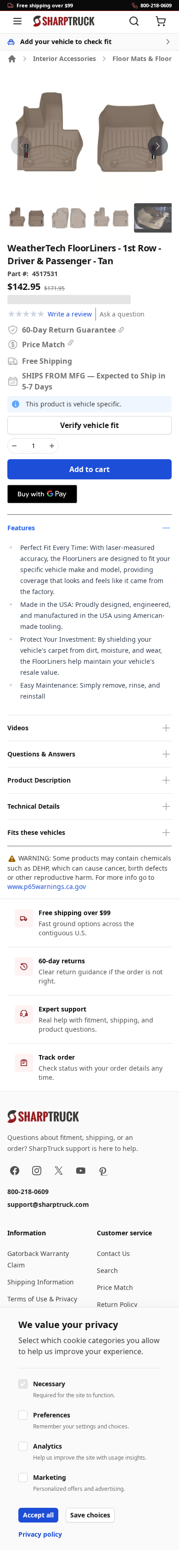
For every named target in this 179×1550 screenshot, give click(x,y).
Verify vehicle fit (89, 425)
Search (107, 1270)
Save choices (90, 1515)
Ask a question (122, 314)
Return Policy (117, 1304)
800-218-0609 (28, 1191)
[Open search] (134, 21)
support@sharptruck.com (48, 1204)
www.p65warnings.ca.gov (46, 886)
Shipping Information (40, 1282)
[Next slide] (158, 146)
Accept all (38, 1515)
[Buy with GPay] (42, 494)
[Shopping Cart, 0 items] (161, 21)
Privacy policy (40, 1534)
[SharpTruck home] (64, 21)
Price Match (115, 1287)
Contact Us (113, 1253)
